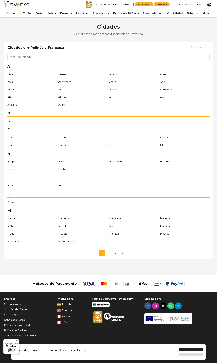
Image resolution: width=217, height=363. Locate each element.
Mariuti (62, 226)
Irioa (10, 185)
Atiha (61, 89)
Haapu (62, 161)
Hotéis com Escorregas (92, 13)
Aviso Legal (11, 314)
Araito (112, 82)
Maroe (113, 226)
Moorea (164, 233)
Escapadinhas (152, 13)
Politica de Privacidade (17, 325)
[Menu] (17, 341)
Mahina (11, 226)
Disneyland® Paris (126, 13)
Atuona (62, 97)
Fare (10, 145)
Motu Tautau (66, 241)
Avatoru (12, 104)
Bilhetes (192, 13)
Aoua (10, 82)
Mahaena (64, 218)
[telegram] (179, 305)
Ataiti (10, 89)
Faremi (113, 145)
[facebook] (148, 305)
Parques (66, 13)
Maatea (12, 218)
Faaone (62, 137)
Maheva (165, 218)
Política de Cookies (15, 330)
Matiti (10, 233)
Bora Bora (13, 121)
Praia (39, 13)
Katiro (11, 202)
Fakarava (165, 137)
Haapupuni (115, 161)
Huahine (63, 169)
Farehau (63, 145)
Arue (163, 82)
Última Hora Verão (18, 13)
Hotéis (51, 13)
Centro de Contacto (106, 4)
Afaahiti (11, 74)
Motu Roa (13, 241)
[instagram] (156, 305)
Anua (163, 74)
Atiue (10, 97)
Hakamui (165, 161)
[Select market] (209, 4)
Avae (163, 97)
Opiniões (126, 4)
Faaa (10, 137)
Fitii (162, 145)
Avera (61, 104)
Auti (111, 97)
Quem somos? (13, 304)
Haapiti (11, 161)
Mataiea (165, 226)
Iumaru (62, 185)
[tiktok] (163, 305)
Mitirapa (114, 233)
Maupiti (62, 233)
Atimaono (166, 89)
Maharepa (115, 218)
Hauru (11, 169)
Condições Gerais (14, 319)
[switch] (11, 350)
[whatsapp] (171, 305)
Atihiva (113, 89)
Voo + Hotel (175, 13)
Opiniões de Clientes (16, 309)
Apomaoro (64, 82)
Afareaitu (63, 74)
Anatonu (114, 74)
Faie (111, 137)
